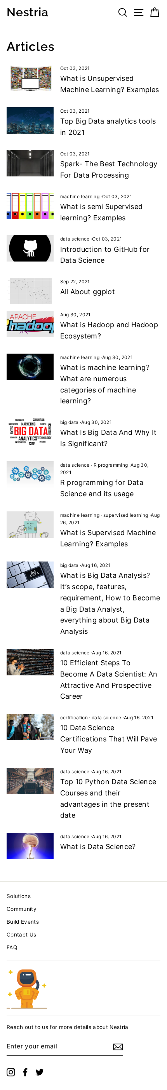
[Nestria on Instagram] (11, 1072)
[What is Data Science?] (30, 846)
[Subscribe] (118, 1047)
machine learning (79, 196)
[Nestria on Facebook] (25, 1072)
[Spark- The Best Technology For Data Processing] (30, 163)
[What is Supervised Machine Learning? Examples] (30, 524)
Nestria (27, 12)
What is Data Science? (98, 846)
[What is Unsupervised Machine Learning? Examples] (30, 78)
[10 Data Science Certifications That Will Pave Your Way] (30, 727)
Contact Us (21, 934)
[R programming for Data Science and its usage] (30, 474)
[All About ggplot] (30, 291)
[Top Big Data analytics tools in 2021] (30, 120)
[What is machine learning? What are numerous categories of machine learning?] (30, 367)
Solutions (19, 896)
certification (74, 717)
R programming (111, 465)
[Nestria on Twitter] (39, 1072)
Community (22, 909)
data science (75, 239)
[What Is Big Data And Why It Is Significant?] (30, 432)
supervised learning (125, 515)
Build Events (23, 922)
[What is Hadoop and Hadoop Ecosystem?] (30, 324)
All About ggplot (87, 292)
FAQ (12, 947)
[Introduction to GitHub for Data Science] (30, 248)
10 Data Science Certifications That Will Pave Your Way (108, 739)
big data (69, 422)
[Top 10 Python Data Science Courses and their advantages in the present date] (30, 781)
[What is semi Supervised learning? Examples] (30, 206)
